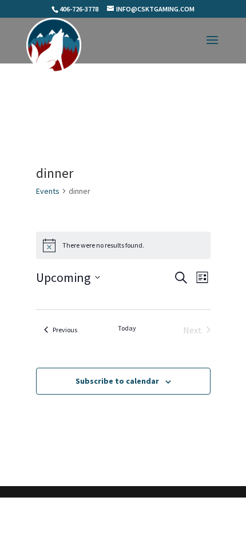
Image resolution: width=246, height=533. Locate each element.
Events (47, 191)
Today (127, 328)
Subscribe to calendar (117, 381)
